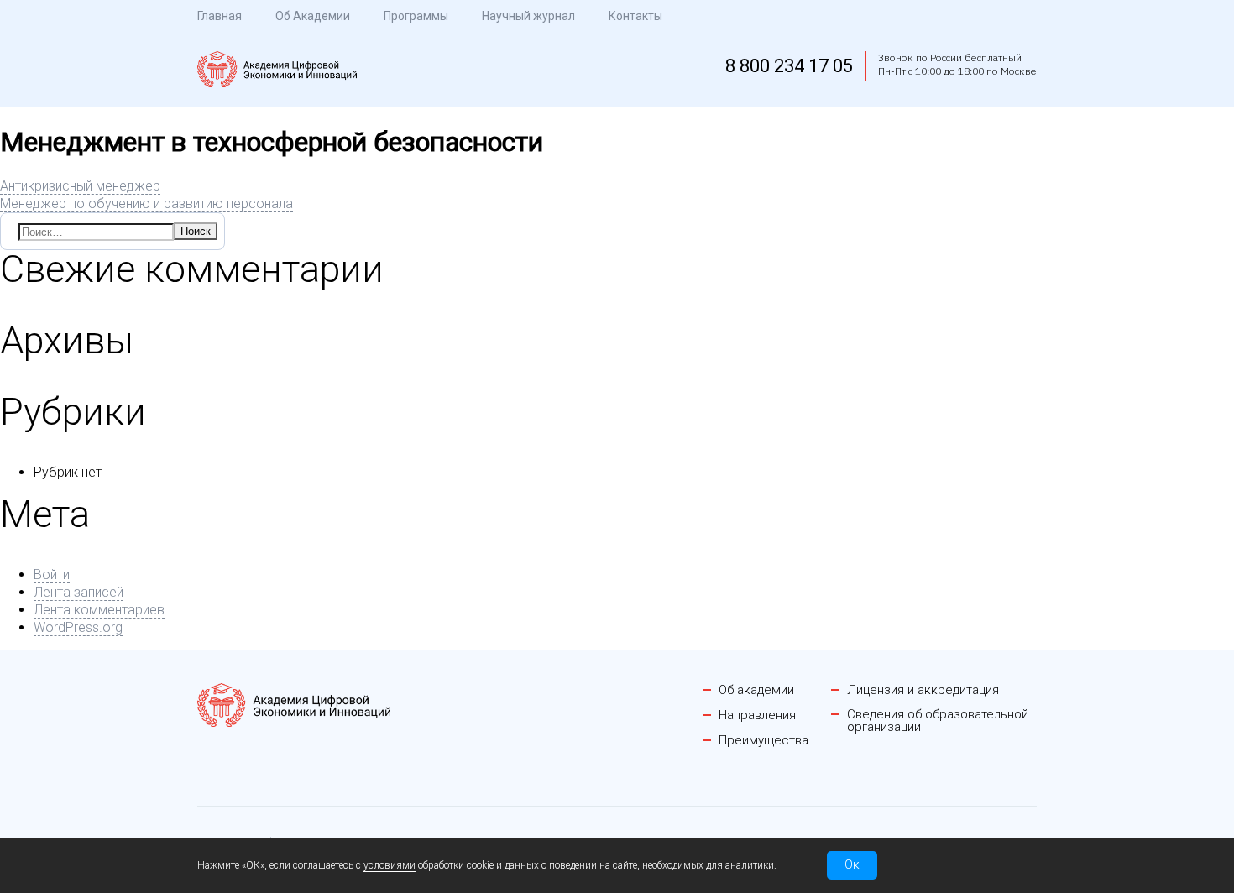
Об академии (756, 690)
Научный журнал (528, 16)
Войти (52, 574)
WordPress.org (78, 627)
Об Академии (312, 16)
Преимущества (763, 740)
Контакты (635, 16)
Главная (219, 16)
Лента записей (78, 592)
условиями (389, 865)
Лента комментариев (99, 610)
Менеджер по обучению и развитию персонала (146, 204)
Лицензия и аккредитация (923, 690)
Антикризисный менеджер (80, 186)
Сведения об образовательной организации (937, 721)
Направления (757, 715)
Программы (416, 16)
